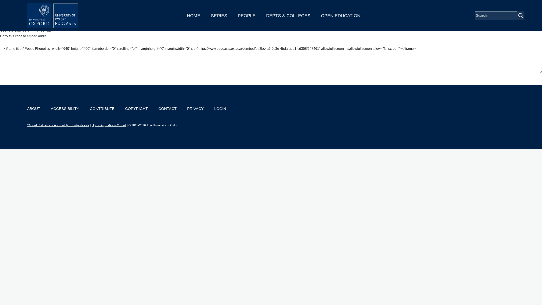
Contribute (102, 109)
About (33, 109)
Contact (167, 109)
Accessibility (65, 109)
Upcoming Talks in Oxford (109, 125)
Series (219, 15)
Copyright (136, 109)
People (247, 15)
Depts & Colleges (288, 15)
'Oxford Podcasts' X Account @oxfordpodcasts (58, 125)
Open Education (340, 15)
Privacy (195, 109)
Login (220, 109)
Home (193, 15)
